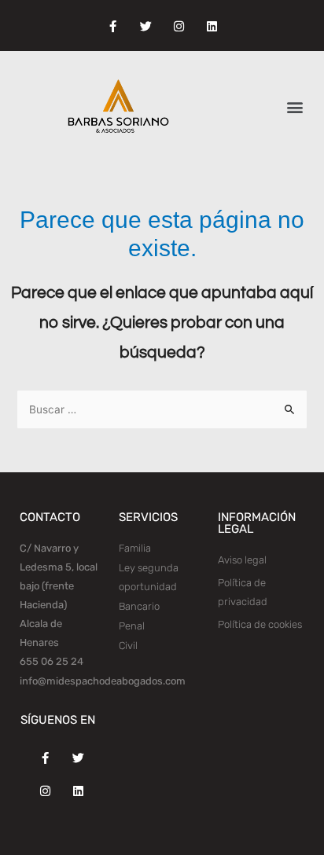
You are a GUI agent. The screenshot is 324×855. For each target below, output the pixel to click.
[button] (295, 107)
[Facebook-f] (112, 26)
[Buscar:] (162, 410)
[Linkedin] (211, 26)
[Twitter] (145, 26)
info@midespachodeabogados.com (103, 681)
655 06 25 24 (51, 661)
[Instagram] (178, 26)
